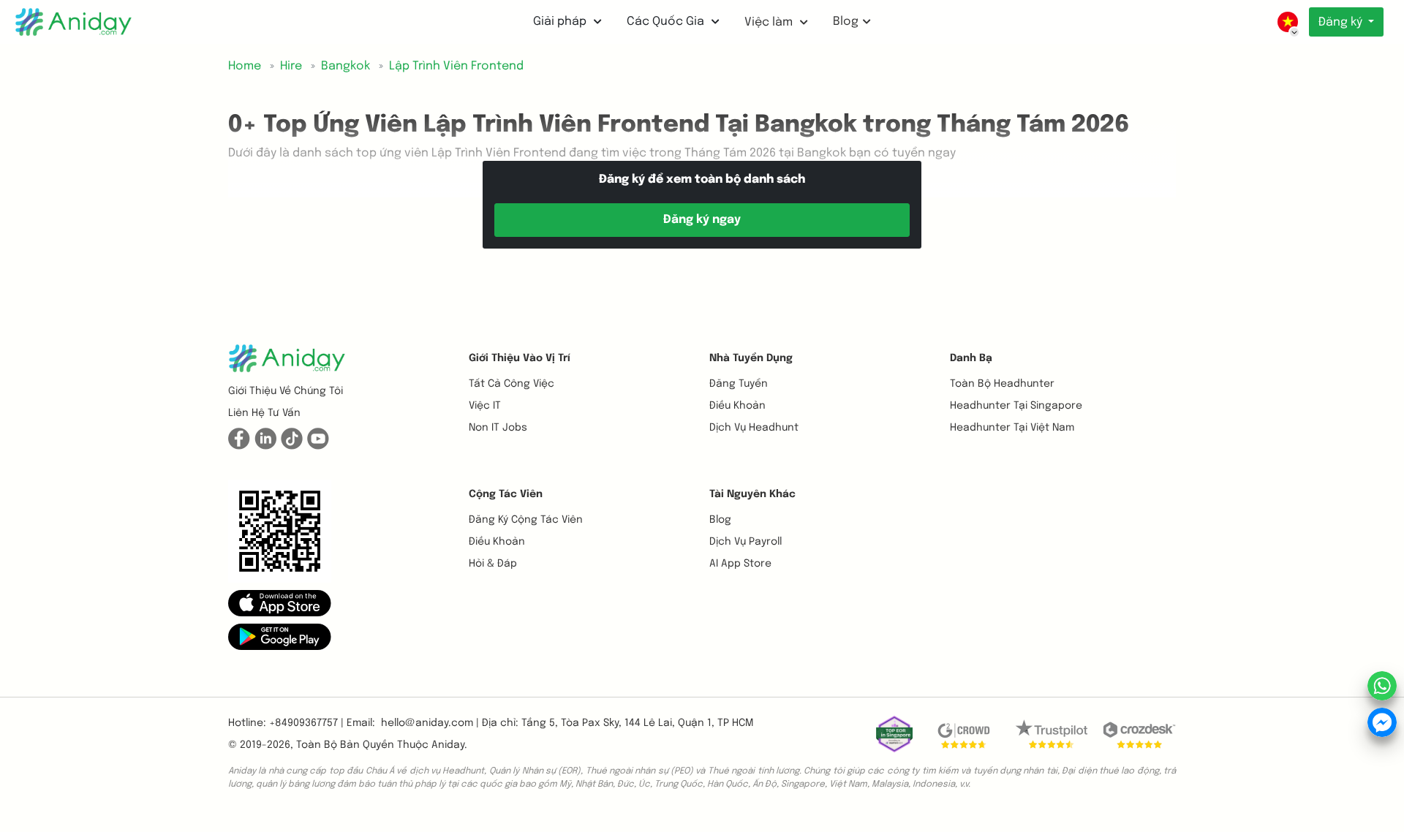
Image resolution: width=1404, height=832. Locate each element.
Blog (845, 21)
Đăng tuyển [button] (738, 384)
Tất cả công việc (511, 384)
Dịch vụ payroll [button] (745, 542)
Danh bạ (971, 358)
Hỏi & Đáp (493, 564)
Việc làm (770, 22)
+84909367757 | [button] (306, 723)
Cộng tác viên (506, 494)
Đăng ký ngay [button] (702, 219)
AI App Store (740, 564)
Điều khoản (737, 406)
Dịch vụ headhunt (754, 428)
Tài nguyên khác (752, 494)
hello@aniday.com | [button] (430, 723)
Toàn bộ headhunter (1002, 384)
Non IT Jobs (498, 428)
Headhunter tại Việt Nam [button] (1012, 428)
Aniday (447, 745)
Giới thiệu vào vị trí (519, 358)
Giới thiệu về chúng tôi (285, 391)
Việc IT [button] (485, 406)
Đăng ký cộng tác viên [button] (526, 520)
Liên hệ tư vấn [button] (264, 413)
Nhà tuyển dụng (751, 358)
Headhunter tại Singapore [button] (1016, 406)
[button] (279, 603)
